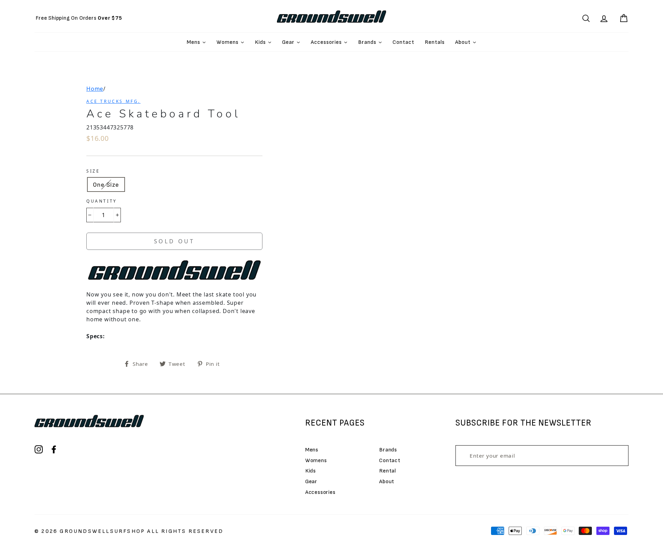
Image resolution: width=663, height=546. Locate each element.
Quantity (101, 201)
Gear (311, 481)
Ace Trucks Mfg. (113, 101)
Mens (311, 450)
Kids (310, 471)
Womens (316, 460)
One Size (106, 184)
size (93, 171)
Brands (388, 450)
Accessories (320, 492)
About (386, 481)
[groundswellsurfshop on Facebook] (54, 449)
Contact (390, 460)
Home (94, 88)
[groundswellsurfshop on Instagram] (39, 449)
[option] (79, 18)
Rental (387, 471)
